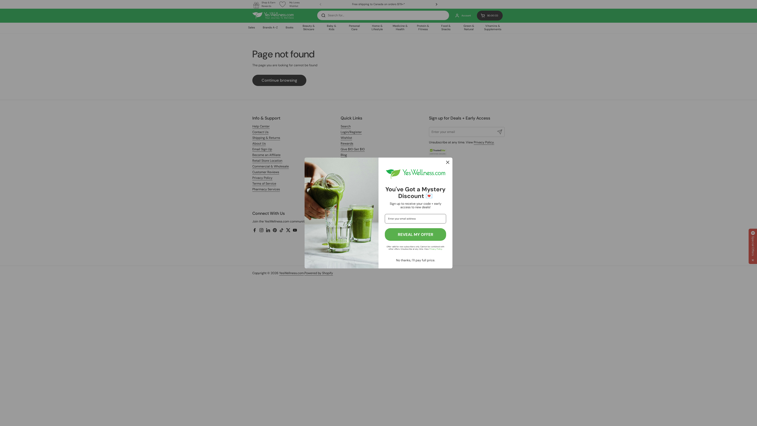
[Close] (447, 162)
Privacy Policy (435, 249)
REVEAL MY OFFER (415, 234)
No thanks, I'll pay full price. (415, 260)
